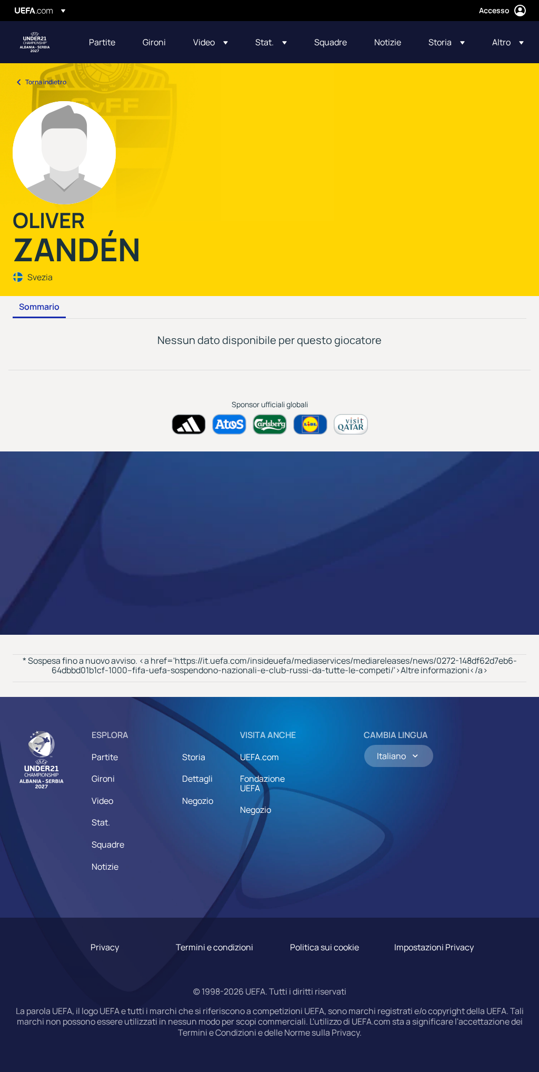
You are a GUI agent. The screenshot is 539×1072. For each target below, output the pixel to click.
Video (102, 801)
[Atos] (229, 424)
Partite (105, 757)
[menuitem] (102, 42)
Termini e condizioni (214, 947)
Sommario (39, 307)
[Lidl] (310, 424)
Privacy (105, 947)
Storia (193, 757)
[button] (210, 42)
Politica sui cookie (324, 947)
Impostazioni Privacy (434, 947)
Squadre (108, 844)
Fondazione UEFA (262, 783)
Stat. (101, 822)
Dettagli (197, 778)
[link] (102, 42)
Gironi (103, 778)
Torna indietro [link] (45, 81)
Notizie (105, 866)
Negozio (197, 801)
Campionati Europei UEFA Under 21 (35, 42)
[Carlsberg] (270, 424)
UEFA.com (259, 757)
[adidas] (189, 424)
